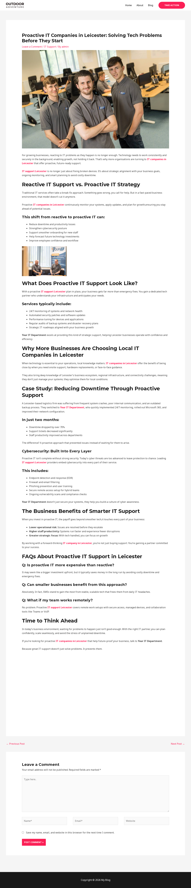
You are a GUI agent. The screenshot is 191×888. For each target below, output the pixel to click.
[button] (171, 5)
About (140, 5)
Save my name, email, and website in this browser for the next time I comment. (70, 832)
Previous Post (15, 743)
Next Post (178, 743)
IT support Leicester (34, 171)
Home (128, 5)
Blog (150, 5)
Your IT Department (72, 407)
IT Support (50, 46)
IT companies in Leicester (48, 204)
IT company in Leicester (77, 543)
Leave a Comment (32, 46)
